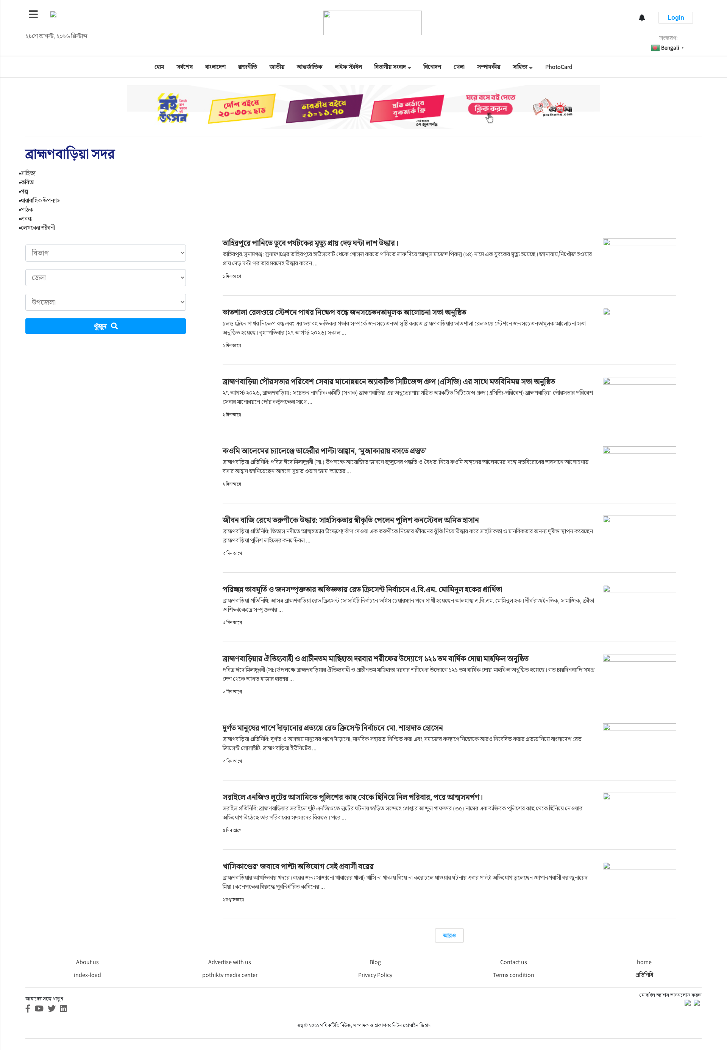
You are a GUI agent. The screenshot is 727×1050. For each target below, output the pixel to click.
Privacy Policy (375, 975)
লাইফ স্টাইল (348, 67)
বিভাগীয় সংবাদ (390, 67)
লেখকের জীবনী (38, 228)
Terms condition (513, 975)
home (644, 962)
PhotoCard (559, 67)
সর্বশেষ (184, 67)
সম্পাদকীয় (488, 67)
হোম (159, 67)
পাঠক (27, 209)
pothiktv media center (229, 975)
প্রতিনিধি (644, 975)
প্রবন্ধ (26, 219)
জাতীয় (277, 67)
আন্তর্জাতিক (309, 67)
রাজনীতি (247, 67)
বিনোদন (432, 67)
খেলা (459, 67)
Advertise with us (229, 962)
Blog (375, 962)
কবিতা (27, 182)
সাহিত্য (520, 67)
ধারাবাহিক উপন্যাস (41, 200)
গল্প (24, 191)
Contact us (513, 962)
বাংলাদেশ (215, 67)
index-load (87, 975)
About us (87, 962)
